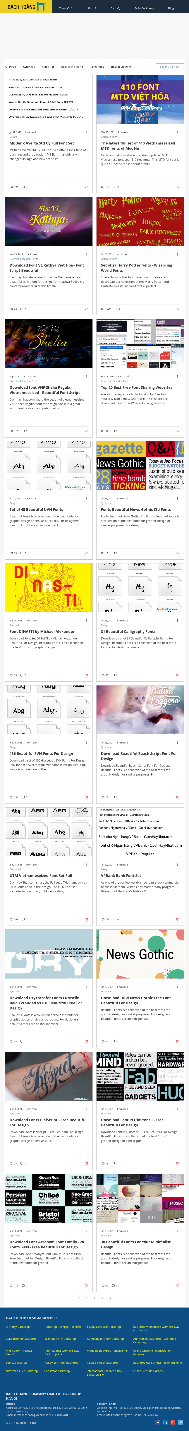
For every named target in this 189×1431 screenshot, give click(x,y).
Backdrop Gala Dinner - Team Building (157, 1362)
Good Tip (48, 66)
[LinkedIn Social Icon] (165, 1422)
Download (15, 869)
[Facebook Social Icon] (157, 1422)
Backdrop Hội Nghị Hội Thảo (63, 1326)
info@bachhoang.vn (26, 1415)
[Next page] (110, 1298)
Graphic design (109, 136)
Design (13, 136)
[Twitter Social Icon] (180, 1422)
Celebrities (97, 66)
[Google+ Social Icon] (173, 1422)
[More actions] (87, 132)
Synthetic (106, 503)
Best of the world (72, 66)
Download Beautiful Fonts (24, 258)
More (114, 66)
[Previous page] (79, 1298)
